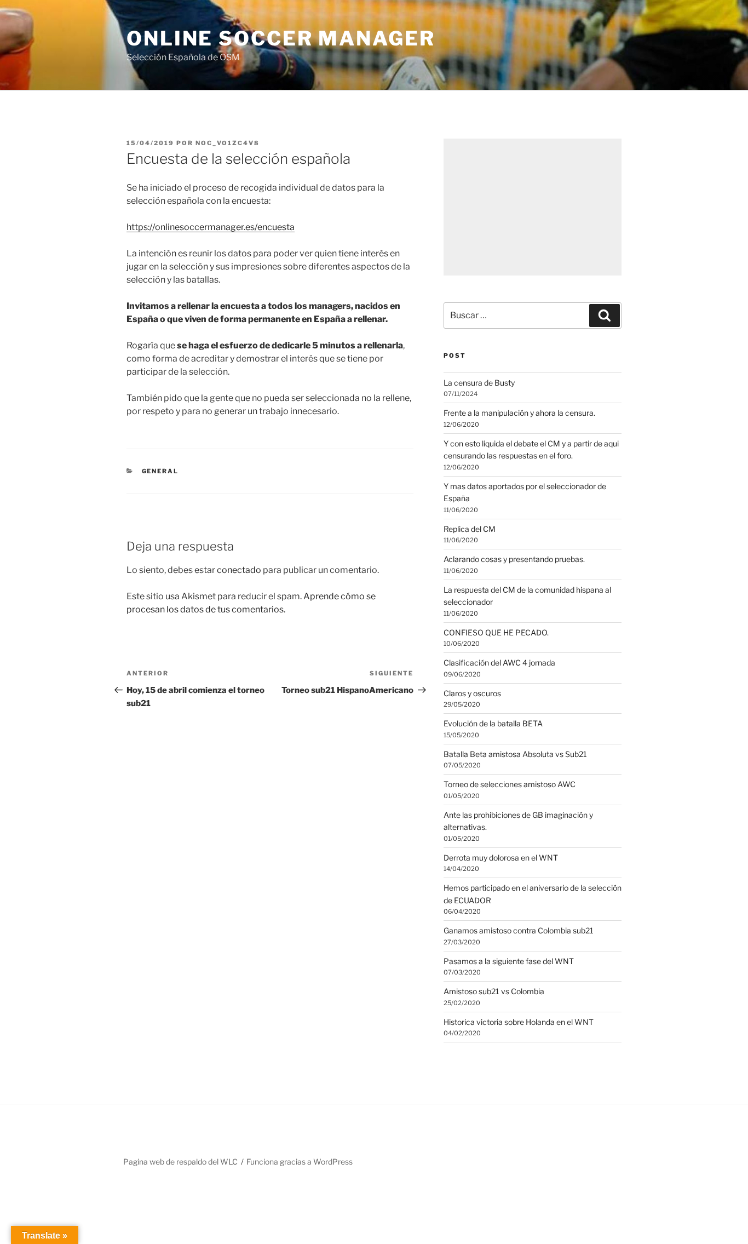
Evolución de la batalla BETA (493, 723)
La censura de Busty (479, 382)
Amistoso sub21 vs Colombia (494, 991)
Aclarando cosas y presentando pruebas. (514, 559)
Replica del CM (470, 529)
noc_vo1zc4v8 (227, 143)
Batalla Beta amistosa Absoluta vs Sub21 (515, 754)
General (160, 471)
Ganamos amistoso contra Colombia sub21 (519, 930)
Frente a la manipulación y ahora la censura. (519, 412)
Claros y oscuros (472, 693)
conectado (239, 570)
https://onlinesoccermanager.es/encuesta (210, 227)
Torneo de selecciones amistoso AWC (510, 784)
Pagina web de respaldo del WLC (180, 1161)
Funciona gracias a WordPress (299, 1161)
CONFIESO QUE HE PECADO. (496, 632)
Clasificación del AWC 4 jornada (499, 662)
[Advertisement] (533, 207)
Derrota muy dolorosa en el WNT (501, 857)
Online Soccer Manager (280, 38)
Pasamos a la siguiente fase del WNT (509, 961)
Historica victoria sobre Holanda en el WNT (519, 1022)
